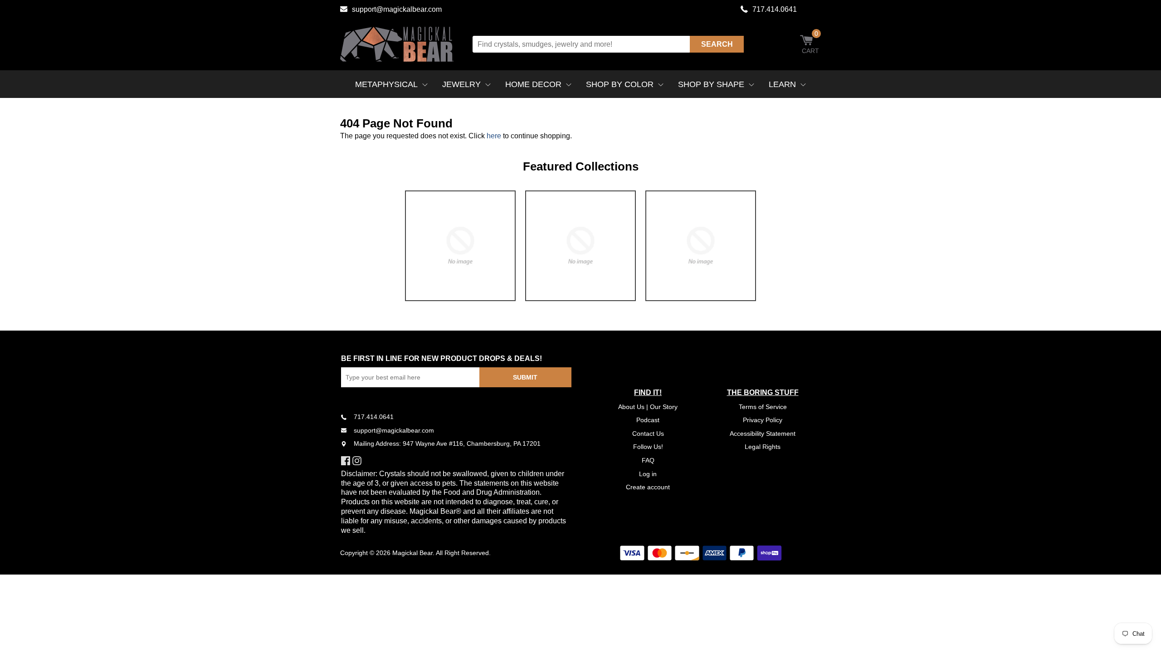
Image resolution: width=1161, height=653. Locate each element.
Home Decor (533, 84)
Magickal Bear (412, 552)
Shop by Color (620, 84)
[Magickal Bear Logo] (397, 44)
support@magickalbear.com (397, 9)
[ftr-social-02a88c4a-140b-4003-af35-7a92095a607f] (358, 460)
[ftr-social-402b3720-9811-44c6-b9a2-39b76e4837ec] (346, 460)
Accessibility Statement (762, 433)
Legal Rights (763, 446)
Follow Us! (648, 446)
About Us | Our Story (648, 406)
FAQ (648, 460)
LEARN (782, 84)
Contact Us (648, 433)
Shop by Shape (711, 84)
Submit (525, 377)
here (494, 136)
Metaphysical (386, 84)
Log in (648, 474)
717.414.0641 (774, 9)
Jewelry (461, 84)
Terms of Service (763, 406)
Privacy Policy (762, 420)
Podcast (647, 420)
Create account (648, 487)
